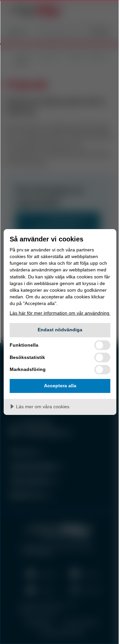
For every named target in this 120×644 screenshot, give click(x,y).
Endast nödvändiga (60, 329)
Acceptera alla (60, 385)
